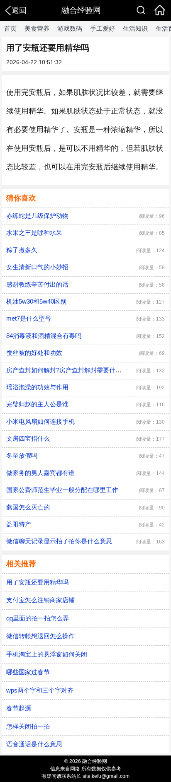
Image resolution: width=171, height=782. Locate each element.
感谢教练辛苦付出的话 (37, 284)
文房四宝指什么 (28, 438)
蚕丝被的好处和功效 (34, 352)
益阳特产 (18, 524)
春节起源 (18, 708)
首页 (10, 28)
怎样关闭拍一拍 (28, 726)
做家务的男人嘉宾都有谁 (40, 472)
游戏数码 (69, 28)
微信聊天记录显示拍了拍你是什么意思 (59, 541)
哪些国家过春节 (28, 672)
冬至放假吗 (21, 455)
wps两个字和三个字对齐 (39, 690)
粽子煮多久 (21, 249)
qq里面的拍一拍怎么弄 (37, 618)
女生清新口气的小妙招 (37, 266)
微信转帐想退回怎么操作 (40, 636)
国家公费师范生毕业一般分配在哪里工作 (62, 489)
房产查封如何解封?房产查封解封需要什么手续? (71, 370)
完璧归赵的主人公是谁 (37, 404)
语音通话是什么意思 (34, 744)
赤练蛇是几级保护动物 (37, 215)
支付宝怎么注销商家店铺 (40, 599)
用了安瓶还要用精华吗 (37, 582)
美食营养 (36, 28)
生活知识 (135, 28)
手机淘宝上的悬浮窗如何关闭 (46, 654)
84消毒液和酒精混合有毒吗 (43, 335)
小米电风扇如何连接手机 (40, 421)
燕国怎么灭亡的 (28, 507)
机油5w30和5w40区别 (36, 301)
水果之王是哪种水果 (34, 232)
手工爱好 (102, 28)
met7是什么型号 (28, 318)
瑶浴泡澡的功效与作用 (37, 387)
